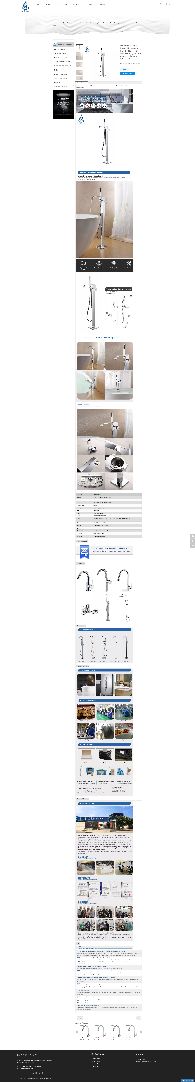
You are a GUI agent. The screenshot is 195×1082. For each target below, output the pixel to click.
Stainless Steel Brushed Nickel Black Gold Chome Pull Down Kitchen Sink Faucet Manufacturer (117, 1039)
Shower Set (57, 82)
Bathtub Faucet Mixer (60, 74)
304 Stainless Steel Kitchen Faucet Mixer (64, 61)
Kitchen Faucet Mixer (60, 53)
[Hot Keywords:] (160, 4)
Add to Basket (128, 73)
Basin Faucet (95, 1061)
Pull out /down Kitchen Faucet (146, 1062)
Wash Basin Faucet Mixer (61, 78)
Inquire (124, 69)
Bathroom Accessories (60, 86)
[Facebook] (33, 1073)
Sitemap (48, 1078)
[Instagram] (42, 1073)
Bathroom (57, 70)
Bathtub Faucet (96, 1064)
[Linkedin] (36, 1073)
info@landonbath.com (27, 1068)
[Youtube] (39, 1073)
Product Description (81, 82)
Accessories (95, 1059)
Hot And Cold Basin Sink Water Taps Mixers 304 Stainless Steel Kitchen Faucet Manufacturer (101, 1039)
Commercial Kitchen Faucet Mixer (64, 66)
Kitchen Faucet (59, 49)
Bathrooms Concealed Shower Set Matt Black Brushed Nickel (132, 1039)
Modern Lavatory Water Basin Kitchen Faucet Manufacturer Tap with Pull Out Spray (86, 1039)
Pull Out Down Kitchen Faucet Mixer (64, 57)
